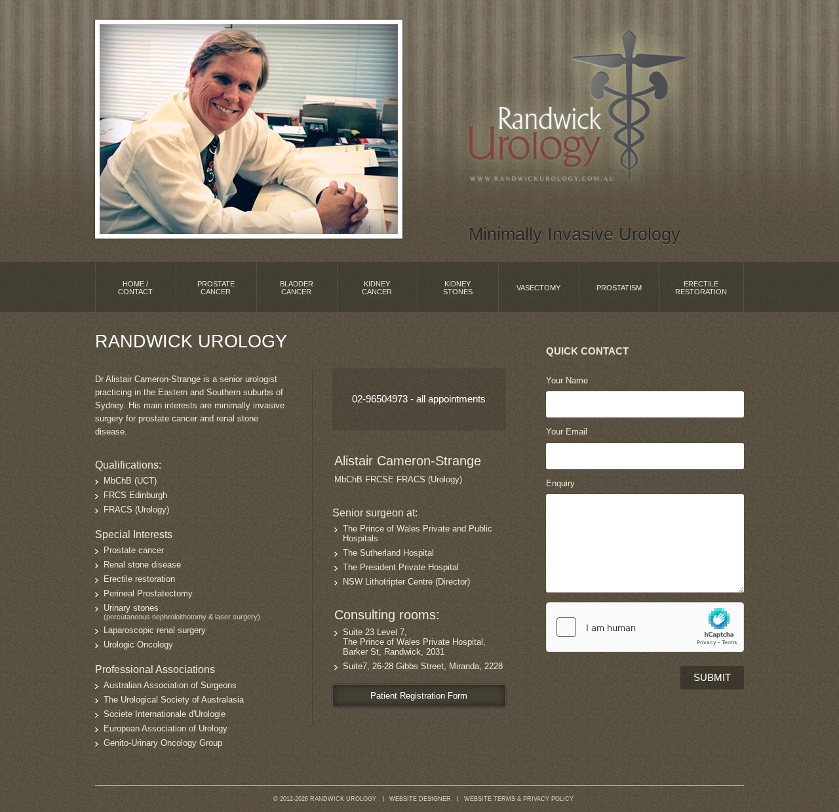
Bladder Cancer (296, 288)
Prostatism (619, 288)
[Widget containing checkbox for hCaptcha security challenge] (645, 627)
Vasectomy (538, 288)
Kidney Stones (458, 288)
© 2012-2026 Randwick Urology (324, 799)
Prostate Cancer (216, 288)
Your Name (567, 380)
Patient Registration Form (418, 696)
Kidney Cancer (377, 288)
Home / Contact (135, 288)
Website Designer (420, 799)
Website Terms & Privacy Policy (519, 799)
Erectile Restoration (701, 288)
